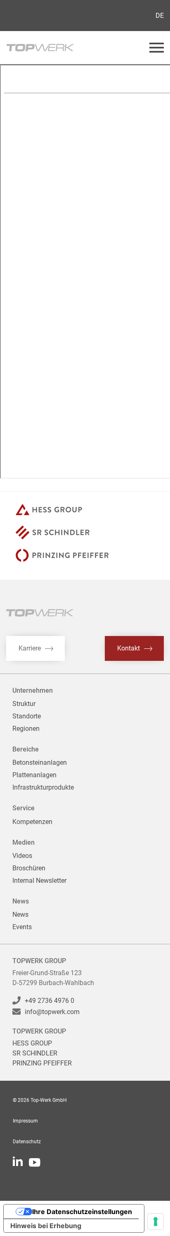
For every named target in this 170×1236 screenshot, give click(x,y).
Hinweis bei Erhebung (45, 1226)
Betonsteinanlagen (39, 762)
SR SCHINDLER (34, 1053)
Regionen (26, 728)
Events (22, 927)
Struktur (23, 704)
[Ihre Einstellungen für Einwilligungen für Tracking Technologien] (155, 1221)
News (20, 914)
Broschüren (28, 868)
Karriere (30, 648)
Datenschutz (27, 1141)
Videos (22, 856)
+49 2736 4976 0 (49, 1001)
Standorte (26, 716)
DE (160, 15)
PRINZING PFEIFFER (42, 1063)
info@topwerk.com (52, 1012)
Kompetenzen (32, 822)
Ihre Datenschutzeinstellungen (82, 1211)
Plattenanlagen (34, 775)
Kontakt (128, 648)
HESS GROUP (32, 1043)
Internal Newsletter (39, 880)
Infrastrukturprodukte (43, 787)
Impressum (25, 1121)
